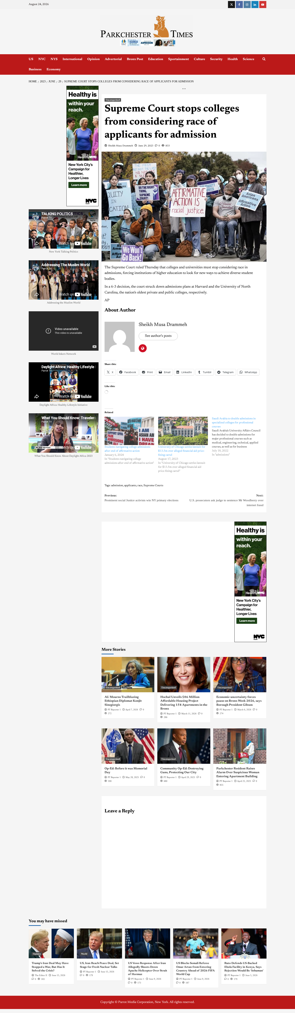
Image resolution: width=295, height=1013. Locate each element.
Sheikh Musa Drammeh (120, 208)
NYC (42, 59)
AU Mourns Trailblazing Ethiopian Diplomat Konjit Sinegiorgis (123, 763)
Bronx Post (135, 59)
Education (155, 59)
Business (35, 69)
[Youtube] (262, 4)
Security (216, 59)
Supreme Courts (153, 547)
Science (248, 59)
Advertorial (113, 59)
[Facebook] (239, 4)
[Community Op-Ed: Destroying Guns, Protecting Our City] (183, 808)
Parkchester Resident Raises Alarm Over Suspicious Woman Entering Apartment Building (237, 834)
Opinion (93, 59)
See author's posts (158, 398)
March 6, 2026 (244, 772)
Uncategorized (113, 162)
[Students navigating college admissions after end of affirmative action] (129, 493)
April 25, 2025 (244, 843)
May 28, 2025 (132, 839)
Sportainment (178, 59)
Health (233, 59)
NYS (54, 59)
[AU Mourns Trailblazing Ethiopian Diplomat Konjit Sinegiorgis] (128, 737)
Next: (226, 562)
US (31, 59)
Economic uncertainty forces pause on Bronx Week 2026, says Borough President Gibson (238, 763)
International (72, 59)
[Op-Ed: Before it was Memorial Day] (128, 808)
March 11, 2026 (188, 776)
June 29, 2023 (145, 208)
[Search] (264, 59)
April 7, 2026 (131, 772)
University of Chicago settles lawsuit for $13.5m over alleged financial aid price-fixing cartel (181, 513)
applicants (130, 547)
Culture (199, 59)
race (139, 547)
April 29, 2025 (188, 839)
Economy (54, 69)
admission (117, 547)
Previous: (141, 560)
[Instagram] (247, 4)
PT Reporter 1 (114, 772)
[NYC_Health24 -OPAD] (250, 643)
